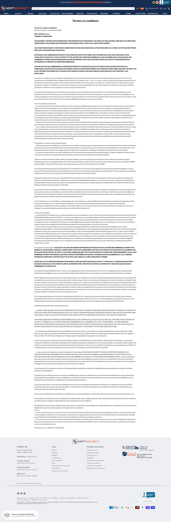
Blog (53, 463)
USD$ (137, 8)
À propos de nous (92, 450)
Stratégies (90, 458)
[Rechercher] (133, 8)
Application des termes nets (61, 466)
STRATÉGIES (116, 13)
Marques (55, 455)
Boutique (55, 453)
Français (136, 501)
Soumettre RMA (57, 460)
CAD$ (142, 8)
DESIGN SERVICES (153, 13)
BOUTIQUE (18, 13)
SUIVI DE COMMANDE (67, 13)
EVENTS (165, 13)
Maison (54, 450)
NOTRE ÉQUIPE (104, 13)
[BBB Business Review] (165, 2)
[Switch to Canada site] (157, 2)
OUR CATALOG (42, 13)
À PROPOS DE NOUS (92, 13)
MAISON (6, 13)
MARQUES (30, 13)
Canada (147, 501)
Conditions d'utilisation (94, 466)
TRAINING (128, 13)
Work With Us (56, 468)
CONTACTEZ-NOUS (140, 13)
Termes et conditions (93, 463)
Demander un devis (93, 453)
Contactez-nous (92, 455)
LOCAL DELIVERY (55, 13)
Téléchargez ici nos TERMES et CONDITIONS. (49, 428)
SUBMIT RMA (79, 13)
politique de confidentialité (95, 460)
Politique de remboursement (96, 468)
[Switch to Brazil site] (153, 2)
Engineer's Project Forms (60, 471)
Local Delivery (56, 458)
